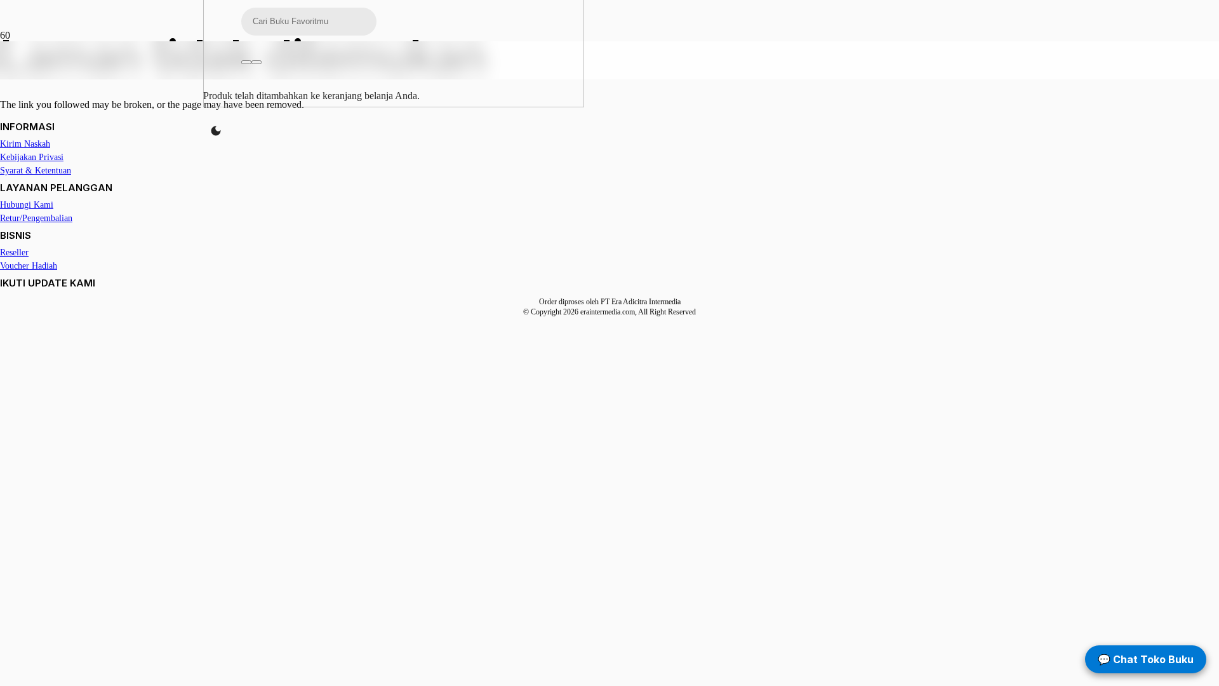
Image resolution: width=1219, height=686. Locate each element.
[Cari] (246, 62)
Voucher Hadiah (28, 266)
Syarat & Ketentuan (35, 170)
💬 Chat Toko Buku (1146, 659)
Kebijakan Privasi (31, 157)
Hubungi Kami (26, 205)
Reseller (14, 252)
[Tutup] (256, 62)
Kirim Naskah (25, 144)
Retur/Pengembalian (36, 218)
